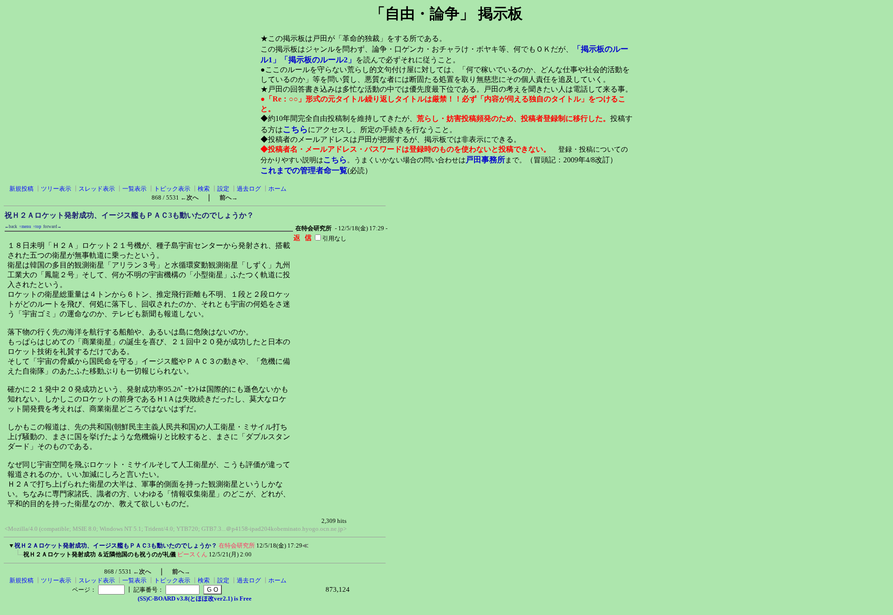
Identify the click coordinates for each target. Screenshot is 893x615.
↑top (37, 226)
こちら (295, 129)
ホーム (277, 188)
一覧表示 (134, 188)
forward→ (52, 226)
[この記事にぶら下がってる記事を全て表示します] (18, 557)
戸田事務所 (485, 159)
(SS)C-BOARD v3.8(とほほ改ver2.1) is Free (195, 598)
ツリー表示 (56, 188)
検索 (204, 188)
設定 (223, 188)
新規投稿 (21, 188)
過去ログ (249, 188)
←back (11, 226)
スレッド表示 (97, 188)
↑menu (25, 226)
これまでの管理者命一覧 (303, 170)
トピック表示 (172, 188)
